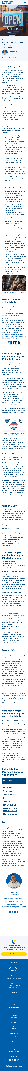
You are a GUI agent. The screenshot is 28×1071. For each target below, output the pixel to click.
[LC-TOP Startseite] (7, 2)
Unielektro (7, 791)
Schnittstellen (6, 128)
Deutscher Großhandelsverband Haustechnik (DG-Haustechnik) (12, 334)
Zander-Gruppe (9, 794)
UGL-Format (8, 509)
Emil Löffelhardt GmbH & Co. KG (10, 809)
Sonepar (6, 801)
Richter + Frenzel (10, 814)
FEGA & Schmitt (10, 805)
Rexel (5, 798)
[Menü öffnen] (25, 3)
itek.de (17, 346)
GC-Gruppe (8, 787)
